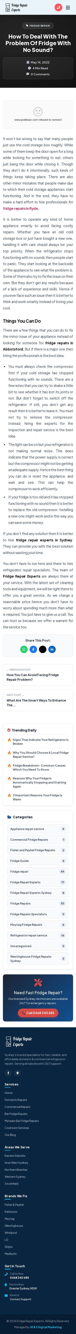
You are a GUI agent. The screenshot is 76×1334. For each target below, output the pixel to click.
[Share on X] (42, 649)
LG (6, 1239)
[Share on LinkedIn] (52, 649)
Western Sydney (15, 1176)
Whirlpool (11, 1232)
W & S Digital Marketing (46, 1327)
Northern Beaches (16, 1169)
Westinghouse (14, 1225)
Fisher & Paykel (14, 1204)
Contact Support (20, 1299)
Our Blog (10, 1134)
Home (8, 1092)
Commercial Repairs (17, 1106)
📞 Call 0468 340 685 (38, 1013)
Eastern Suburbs (15, 1155)
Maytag (9, 1218)
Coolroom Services (17, 1127)
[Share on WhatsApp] (24, 649)
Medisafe (11, 1253)
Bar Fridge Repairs (16, 1113)
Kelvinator (11, 1211)
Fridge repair (40, 25)
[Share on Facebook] (33, 649)
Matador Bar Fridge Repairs (22, 1120)
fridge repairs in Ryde (20, 208)
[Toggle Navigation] (68, 7)
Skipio (9, 1246)
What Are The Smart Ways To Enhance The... (36, 702)
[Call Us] (58, 7)
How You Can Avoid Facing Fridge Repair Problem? (33, 677)
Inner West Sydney (16, 1162)
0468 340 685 (19, 1277)
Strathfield (11, 1183)
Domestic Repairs (16, 1099)
